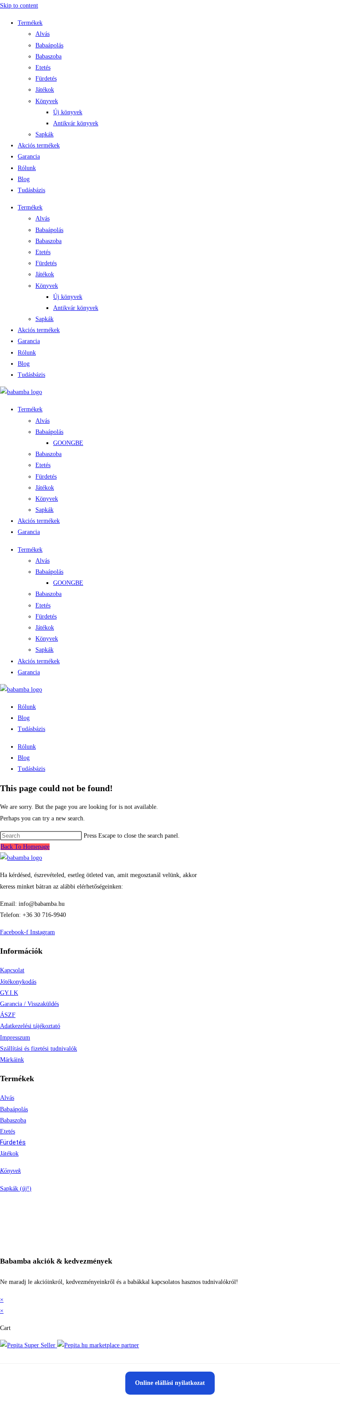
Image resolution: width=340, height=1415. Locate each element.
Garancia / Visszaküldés (29, 1004)
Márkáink (12, 1059)
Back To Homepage (25, 846)
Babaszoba (48, 56)
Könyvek (46, 101)
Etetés (42, 67)
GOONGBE (68, 443)
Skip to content (19, 5)
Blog (24, 179)
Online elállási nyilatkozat (170, 1383)
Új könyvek (67, 112)
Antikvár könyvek (75, 123)
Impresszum (15, 1037)
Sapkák (44, 134)
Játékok (44, 89)
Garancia (29, 156)
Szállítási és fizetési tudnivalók (38, 1048)
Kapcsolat (12, 970)
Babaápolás (49, 45)
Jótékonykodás (18, 981)
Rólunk (27, 168)
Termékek (30, 22)
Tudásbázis (31, 190)
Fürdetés (46, 78)
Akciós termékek (39, 145)
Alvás (42, 34)
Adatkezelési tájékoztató (30, 1026)
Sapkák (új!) (15, 1188)
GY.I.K (9, 993)
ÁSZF (7, 1015)
